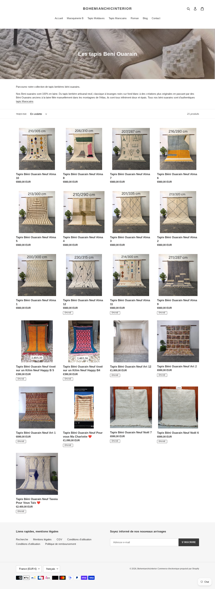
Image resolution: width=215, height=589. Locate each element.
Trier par (21, 114)
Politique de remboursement (60, 543)
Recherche (22, 539)
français (50, 568)
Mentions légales (42, 539)
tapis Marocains (24, 101)
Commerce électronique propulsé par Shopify (178, 569)
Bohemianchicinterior (107, 8)
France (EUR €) (28, 568)
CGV (59, 539)
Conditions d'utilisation (79, 539)
